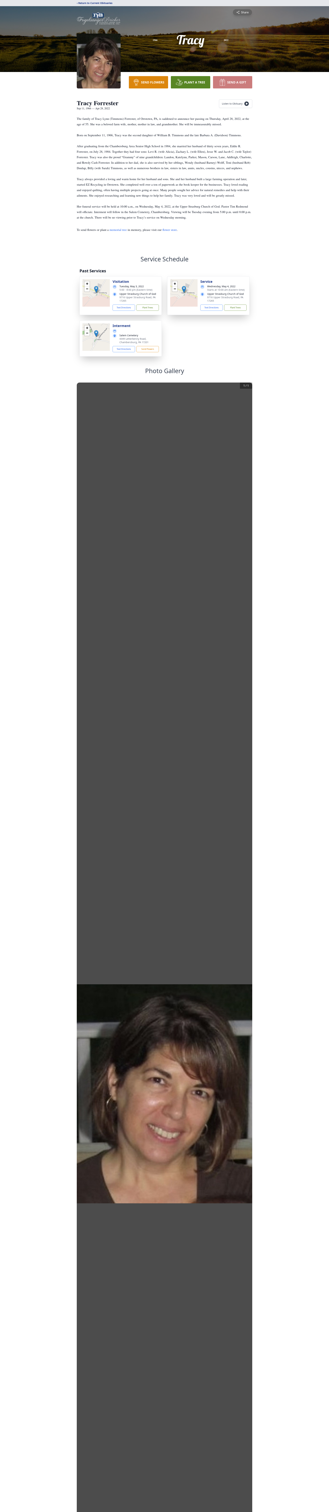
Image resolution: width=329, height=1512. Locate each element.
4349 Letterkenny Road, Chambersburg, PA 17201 (134, 340)
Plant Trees (147, 307)
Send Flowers (147, 349)
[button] (96, 289)
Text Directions (124, 307)
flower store (169, 230)
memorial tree (118, 230)
